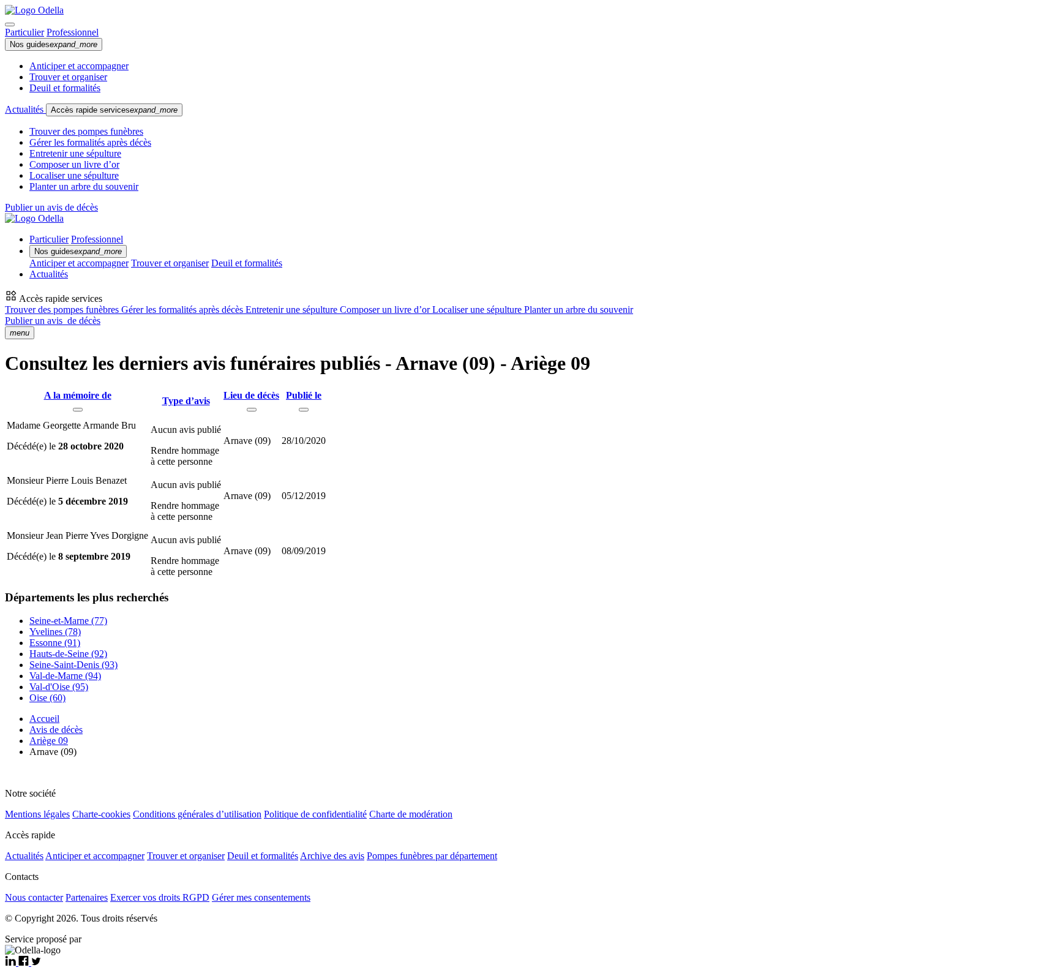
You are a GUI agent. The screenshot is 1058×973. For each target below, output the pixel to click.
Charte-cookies (101, 814)
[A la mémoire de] (78, 409)
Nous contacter (34, 897)
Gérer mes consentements (261, 897)
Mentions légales (37, 814)
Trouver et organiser (68, 77)
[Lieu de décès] (252, 409)
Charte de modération (410, 814)
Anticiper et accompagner (79, 66)
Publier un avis (52, 320)
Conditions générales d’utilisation (197, 814)
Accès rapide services (114, 110)
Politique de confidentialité (315, 814)
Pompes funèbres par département (432, 856)
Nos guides (53, 44)
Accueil (44, 718)
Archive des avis (332, 856)
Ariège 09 (48, 740)
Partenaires (87, 897)
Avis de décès (56, 729)
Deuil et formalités (64, 88)
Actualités (25, 109)
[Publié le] (304, 409)
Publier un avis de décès (51, 207)
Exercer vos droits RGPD (159, 897)
